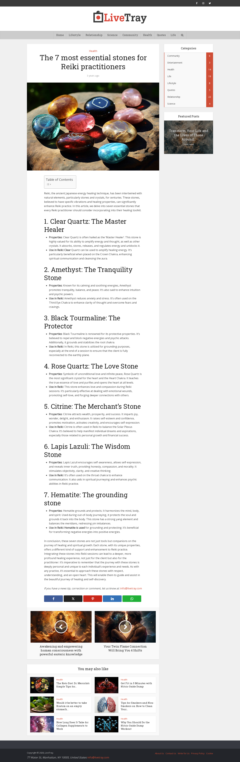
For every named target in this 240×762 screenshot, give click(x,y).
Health (147, 35)
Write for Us (184, 753)
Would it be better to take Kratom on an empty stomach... (71, 706)
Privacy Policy (198, 753)
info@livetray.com (131, 588)
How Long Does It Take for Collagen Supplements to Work (72, 726)
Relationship (94, 35)
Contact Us (171, 753)
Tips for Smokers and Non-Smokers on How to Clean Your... (137, 706)
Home (60, 35)
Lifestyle (75, 35)
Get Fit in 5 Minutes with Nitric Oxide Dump (136, 685)
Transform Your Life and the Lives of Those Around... (188, 135)
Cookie (209, 753)
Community (130, 35)
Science (112, 35)
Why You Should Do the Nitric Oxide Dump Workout (135, 726)
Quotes (161, 35)
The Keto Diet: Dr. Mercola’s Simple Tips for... (72, 685)
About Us (159, 753)
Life (173, 35)
